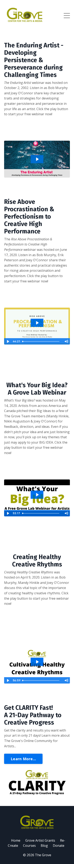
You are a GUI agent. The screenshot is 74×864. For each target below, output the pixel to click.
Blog (44, 845)
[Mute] (66, 341)
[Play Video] (8, 341)
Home (15, 840)
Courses (29, 845)
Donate (58, 845)
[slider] (41, 341)
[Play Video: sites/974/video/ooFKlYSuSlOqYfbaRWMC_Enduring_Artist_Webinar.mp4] (37, 159)
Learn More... (23, 758)
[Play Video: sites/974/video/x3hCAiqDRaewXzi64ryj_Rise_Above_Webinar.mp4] (37, 323)
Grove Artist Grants (40, 840)
